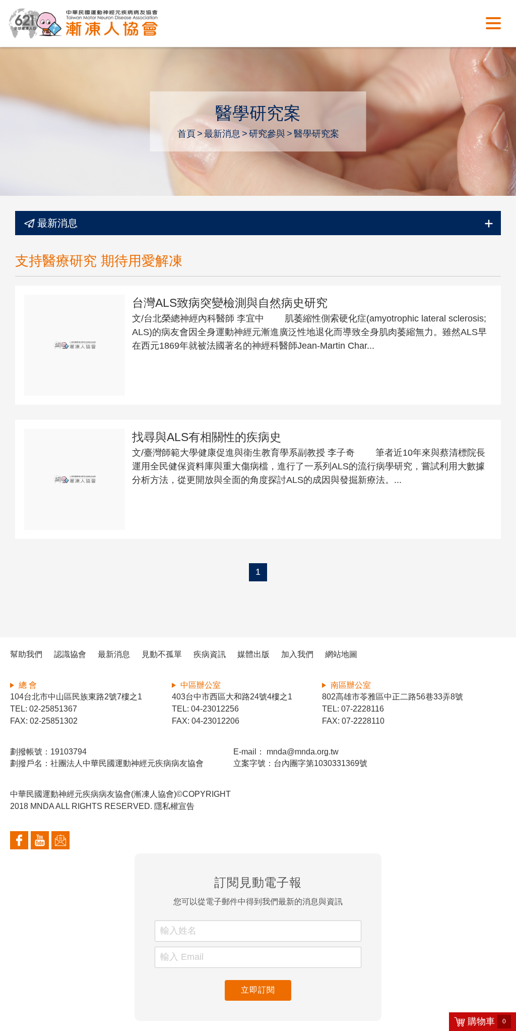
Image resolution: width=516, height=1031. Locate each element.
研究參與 (267, 134)
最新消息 (222, 134)
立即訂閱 (258, 990)
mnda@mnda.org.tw (302, 751)
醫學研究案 (316, 134)
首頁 (186, 134)
